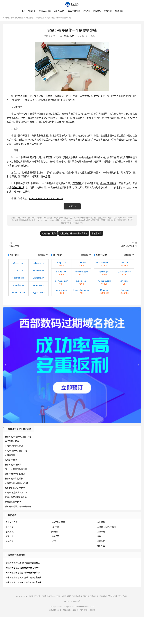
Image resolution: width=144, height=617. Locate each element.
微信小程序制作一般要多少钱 (18, 436)
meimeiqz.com (61, 281)
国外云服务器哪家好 (14, 572)
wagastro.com (104, 281)
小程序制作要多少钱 (14, 446)
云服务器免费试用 (13, 562)
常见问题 (87, 10)
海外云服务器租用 (32, 572)
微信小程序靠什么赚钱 (15, 474)
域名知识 (32, 10)
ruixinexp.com (81, 271)
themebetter (89, 606)
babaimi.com (38, 270)
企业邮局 (101, 522)
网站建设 (97, 10)
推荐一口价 (101, 254)
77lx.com (18, 270)
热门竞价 (57, 254)
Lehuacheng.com (81, 290)
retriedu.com (18, 285)
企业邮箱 (101, 531)
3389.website (124, 271)
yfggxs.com (18, 263)
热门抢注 (14, 254)
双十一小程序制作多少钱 (16, 469)
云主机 (54, 541)
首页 (23, 10)
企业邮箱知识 (74, 10)
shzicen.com (38, 285)
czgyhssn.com (38, 292)
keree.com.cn (18, 292)
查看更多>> (43, 254)
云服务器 (55, 527)
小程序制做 (10, 455)
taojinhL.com (61, 290)
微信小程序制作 (108, 183)
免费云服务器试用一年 (30, 567)
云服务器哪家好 (12, 567)
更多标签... (101, 545)
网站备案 (101, 541)
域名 (99, 536)
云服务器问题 (11, 522)
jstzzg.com (81, 281)
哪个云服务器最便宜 (31, 562)
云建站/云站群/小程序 (106, 527)
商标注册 (10, 541)
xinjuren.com (124, 290)
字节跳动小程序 (12, 441)
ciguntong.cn (18, 278)
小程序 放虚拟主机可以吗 (16, 492)
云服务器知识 (59, 10)
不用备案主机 (13, 246)
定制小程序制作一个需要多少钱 (72, 30)
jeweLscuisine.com (104, 262)
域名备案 (55, 536)
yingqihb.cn (38, 278)
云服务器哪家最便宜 (33, 582)
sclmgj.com (38, 263)
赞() (72, 206)
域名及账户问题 (58, 522)
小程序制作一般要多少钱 (16, 450)
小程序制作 (96, 233)
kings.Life (61, 262)
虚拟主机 (10, 531)
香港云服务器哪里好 (14, 582)
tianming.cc (104, 271)
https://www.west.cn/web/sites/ (46, 198)
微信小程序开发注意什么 (16, 497)
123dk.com (81, 262)
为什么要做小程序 (13, 502)
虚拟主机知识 (45, 10)
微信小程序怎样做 (13, 464)
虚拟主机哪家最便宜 (33, 577)
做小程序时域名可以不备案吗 (18, 506)
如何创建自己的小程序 (15, 488)
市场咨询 (10, 527)
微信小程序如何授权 (14, 478)
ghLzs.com (61, 271)
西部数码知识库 (72, 4)
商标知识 (119, 10)
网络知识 (108, 10)
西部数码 (77, 183)
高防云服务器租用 (129, 246)
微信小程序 (40, 18)
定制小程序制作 (49, 233)
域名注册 (10, 536)
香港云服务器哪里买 (14, 577)
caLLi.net (124, 262)
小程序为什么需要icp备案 (16, 483)
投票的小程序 (11, 460)
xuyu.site (124, 281)
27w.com (104, 290)
